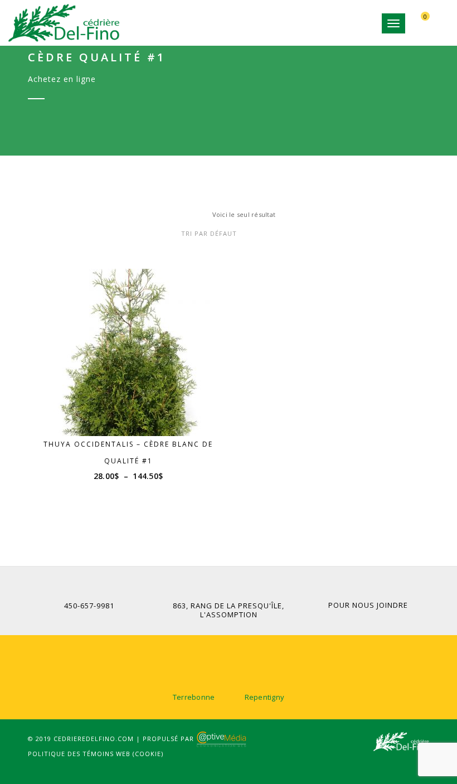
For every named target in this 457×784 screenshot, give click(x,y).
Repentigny (265, 697)
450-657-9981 (89, 606)
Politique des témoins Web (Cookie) (95, 753)
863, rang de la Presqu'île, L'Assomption (228, 610)
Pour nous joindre (368, 605)
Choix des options (133, 414)
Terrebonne (194, 697)
